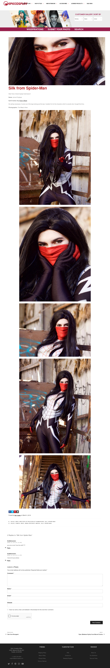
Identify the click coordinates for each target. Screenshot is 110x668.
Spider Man (48, 523)
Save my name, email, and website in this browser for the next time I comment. (31, 610)
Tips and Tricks (93, 658)
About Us (93, 652)
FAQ (68, 652)
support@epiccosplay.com (16, 658)
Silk (46, 521)
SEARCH (78, 29)
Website (9, 603)
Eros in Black (23, 101)
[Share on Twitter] (12, 511)
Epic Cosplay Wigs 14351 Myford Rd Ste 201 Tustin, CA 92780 (16, 650)
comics (18, 523)
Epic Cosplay (18, 515)
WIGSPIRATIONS (35, 29)
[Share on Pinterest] (15, 511)
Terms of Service (42, 661)
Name (9, 589)
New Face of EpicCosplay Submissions (31, 521)
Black (13, 521)
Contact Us (68, 655)
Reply (8, 548)
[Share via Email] (17, 511)
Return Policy (42, 655)
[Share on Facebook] (10, 511)
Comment (10, 573)
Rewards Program (67, 658)
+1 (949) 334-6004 (16, 656)
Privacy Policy (42, 658)
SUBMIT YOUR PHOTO (59, 29)
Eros (17, 521)
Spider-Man (51, 521)
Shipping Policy (42, 652)
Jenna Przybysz (30, 523)
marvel (38, 523)
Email (9, 596)
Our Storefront (93, 655)
